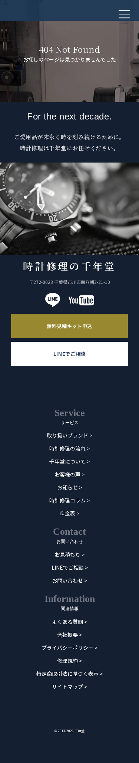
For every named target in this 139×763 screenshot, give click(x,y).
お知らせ (67, 487)
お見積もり (67, 554)
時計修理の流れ (67, 448)
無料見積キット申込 (69, 326)
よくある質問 (67, 621)
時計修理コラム (67, 500)
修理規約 (67, 660)
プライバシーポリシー (67, 647)
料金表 (67, 513)
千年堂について (67, 461)
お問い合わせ (67, 580)
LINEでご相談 (69, 353)
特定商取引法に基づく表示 (67, 673)
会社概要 (67, 634)
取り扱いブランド (67, 435)
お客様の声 (67, 474)
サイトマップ (67, 686)
